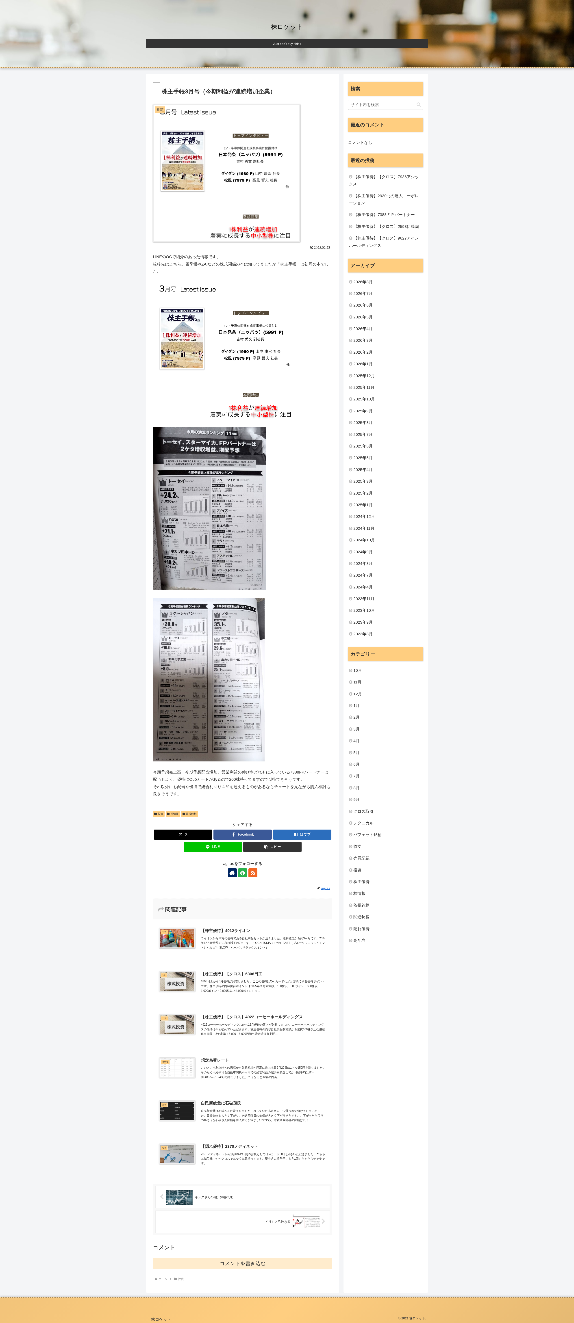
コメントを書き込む (243, 1263)
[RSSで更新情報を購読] (252, 872)
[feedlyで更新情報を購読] (242, 872)
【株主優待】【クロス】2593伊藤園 (386, 226)
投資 (160, 813)
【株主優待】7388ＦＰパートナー (384, 214)
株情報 (175, 813)
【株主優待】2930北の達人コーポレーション (384, 199)
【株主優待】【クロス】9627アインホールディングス (384, 242)
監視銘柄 (191, 813)
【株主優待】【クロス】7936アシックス (384, 180)
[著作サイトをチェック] (232, 872)
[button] (272, 847)
